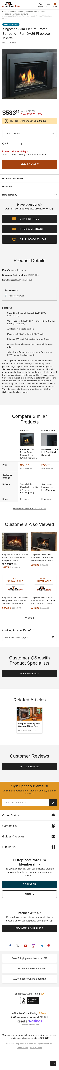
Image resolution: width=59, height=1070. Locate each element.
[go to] (15, 541)
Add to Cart (29, 164)
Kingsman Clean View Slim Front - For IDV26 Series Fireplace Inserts (15, 557)
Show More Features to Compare (29, 508)
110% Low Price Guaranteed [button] (29, 968)
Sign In (29, 894)
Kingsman (21, 270)
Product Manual (16, 296)
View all (29, 618)
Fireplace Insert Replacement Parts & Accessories (29, 12)
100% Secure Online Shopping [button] (29, 978)
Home (4, 12)
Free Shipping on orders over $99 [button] (29, 958)
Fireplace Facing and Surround (16, 14)
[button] (29, 229)
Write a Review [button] (9, 42)
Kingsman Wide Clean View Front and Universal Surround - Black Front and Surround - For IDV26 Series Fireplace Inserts (43, 601)
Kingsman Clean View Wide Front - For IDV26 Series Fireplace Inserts (42, 557)
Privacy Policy (36, 1048)
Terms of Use (22, 1048)
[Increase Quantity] (21, 143)
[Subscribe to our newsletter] (53, 802)
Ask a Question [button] (29, 674)
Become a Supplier (29, 928)
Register (29, 884)
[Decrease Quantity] (14, 143)
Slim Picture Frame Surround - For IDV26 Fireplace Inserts (27, 453)
